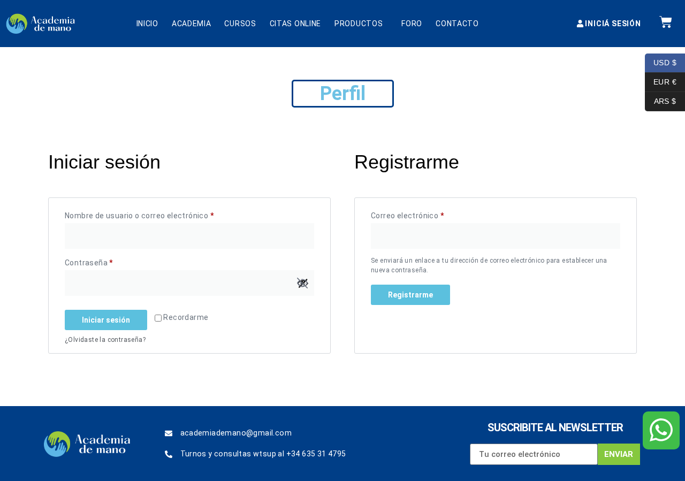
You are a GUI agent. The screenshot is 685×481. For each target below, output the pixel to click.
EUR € (660, 81)
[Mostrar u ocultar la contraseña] (302, 283)
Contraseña (107, 261)
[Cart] (665, 22)
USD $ (660, 62)
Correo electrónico (425, 214)
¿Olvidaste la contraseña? (105, 339)
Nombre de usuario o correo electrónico (157, 214)
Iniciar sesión (106, 320)
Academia (191, 23)
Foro (411, 23)
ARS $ (660, 100)
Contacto (457, 23)
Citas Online (295, 23)
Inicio (147, 23)
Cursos (240, 23)
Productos (358, 23)
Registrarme (410, 295)
